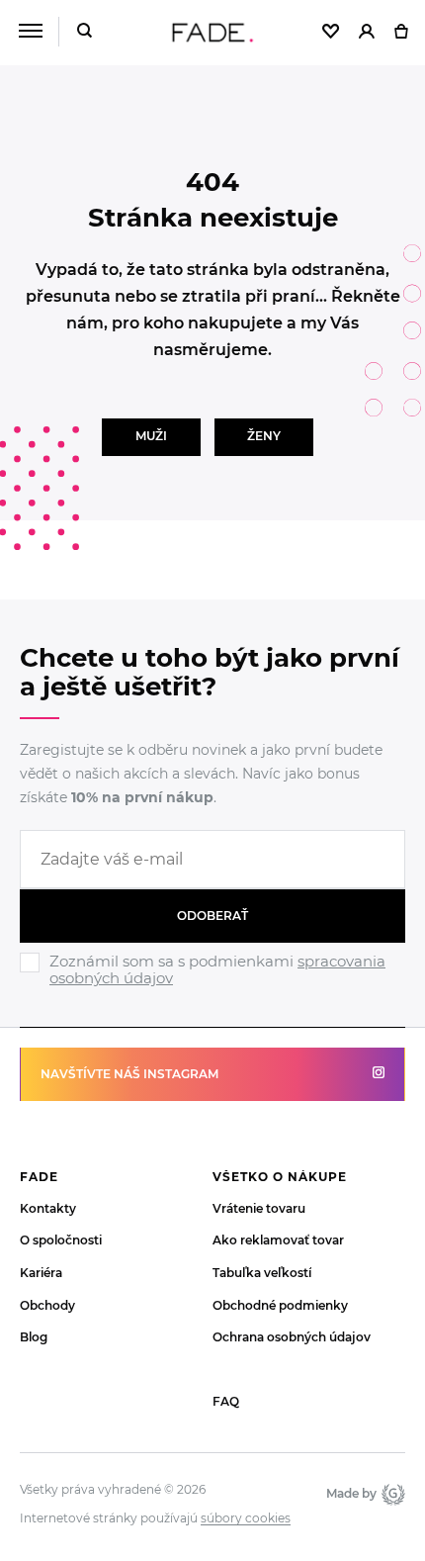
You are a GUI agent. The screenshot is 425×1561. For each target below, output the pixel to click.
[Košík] (400, 32)
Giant (391, 1494)
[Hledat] (84, 32)
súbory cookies (246, 1518)
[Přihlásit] (366, 32)
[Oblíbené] (330, 32)
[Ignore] (212, 989)
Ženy (264, 435)
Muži (151, 435)
